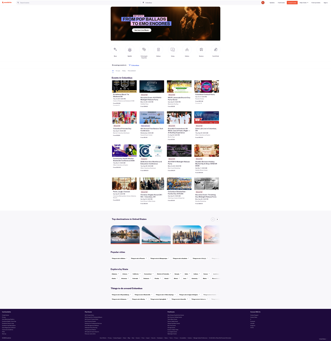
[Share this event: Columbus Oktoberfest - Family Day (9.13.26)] (189, 187)
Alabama (114, 274)
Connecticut (148, 274)
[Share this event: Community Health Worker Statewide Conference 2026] (134, 154)
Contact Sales (253, 317)
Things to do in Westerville (142, 294)
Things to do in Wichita (218, 258)
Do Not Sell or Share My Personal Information (220, 338)
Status (166, 338)
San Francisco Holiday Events (175, 317)
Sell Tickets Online (89, 315)
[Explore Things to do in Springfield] (168, 299)
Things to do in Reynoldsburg (120, 294)
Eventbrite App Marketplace (9, 325)
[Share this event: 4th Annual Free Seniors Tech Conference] (161, 121)
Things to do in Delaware (119, 299)
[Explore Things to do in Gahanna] (208, 299)
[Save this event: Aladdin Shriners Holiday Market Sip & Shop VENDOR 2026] (212, 154)
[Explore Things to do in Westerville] (152, 294)
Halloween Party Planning (91, 327)
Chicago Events (171, 327)
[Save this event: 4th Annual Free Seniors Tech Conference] (157, 121)
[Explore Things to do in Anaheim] (189, 258)
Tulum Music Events (172, 319)
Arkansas (124, 278)
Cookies (190, 338)
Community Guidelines (7, 329)
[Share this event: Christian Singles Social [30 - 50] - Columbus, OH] (161, 187)
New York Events (172, 325)
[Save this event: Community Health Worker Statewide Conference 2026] (130, 154)
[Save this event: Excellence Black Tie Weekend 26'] (130, 90)
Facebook (252, 321)
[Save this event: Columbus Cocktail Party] (212, 90)
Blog (129, 338)
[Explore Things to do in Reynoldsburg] (131, 294)
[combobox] (202, 3)
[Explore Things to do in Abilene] (127, 258)
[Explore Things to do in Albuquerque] (169, 258)
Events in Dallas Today (173, 329)
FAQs (3, 331)
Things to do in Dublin (209, 294)
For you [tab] (118, 71)
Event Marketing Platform (8, 319)
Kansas (206, 274)
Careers (138, 338)
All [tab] (113, 71)
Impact (148, 338)
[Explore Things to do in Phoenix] (147, 258)
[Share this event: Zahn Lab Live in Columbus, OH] (216, 121)
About (124, 338)
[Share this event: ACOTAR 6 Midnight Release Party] (189, 154)
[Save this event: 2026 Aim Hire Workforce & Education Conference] (157, 154)
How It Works (103, 338)
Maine (205, 278)
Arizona (124, 274)
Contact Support (254, 315)
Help (133, 338)
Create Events (5, 315)
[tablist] (124, 71)
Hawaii (166, 278)
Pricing (4, 317)
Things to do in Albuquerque (158, 258)
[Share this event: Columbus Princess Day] (134, 121)
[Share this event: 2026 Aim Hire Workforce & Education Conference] (161, 154)
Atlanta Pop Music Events (174, 323)
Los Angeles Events (172, 331)
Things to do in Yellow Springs (165, 294)
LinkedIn (252, 323)
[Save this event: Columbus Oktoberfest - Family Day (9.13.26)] (185, 187)
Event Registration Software (9, 327)
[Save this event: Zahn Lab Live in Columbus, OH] (212, 121)
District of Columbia (163, 274)
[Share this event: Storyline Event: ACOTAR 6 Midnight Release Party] (161, 90)
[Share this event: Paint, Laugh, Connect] (134, 187)
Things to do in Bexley (138, 299)
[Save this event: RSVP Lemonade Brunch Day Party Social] (185, 90)
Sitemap (4, 334)
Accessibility (183, 338)
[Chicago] (218, 243)
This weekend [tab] (132, 71)
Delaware (146, 278)
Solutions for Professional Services (93, 323)
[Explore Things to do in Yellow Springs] (175, 294)
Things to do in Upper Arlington (188, 294)
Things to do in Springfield (158, 299)
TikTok (252, 327)
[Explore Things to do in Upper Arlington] (200, 294)
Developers (160, 338)
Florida (157, 278)
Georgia (177, 274)
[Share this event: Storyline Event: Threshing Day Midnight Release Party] (216, 187)
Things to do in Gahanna (198, 299)
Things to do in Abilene (118, 258)
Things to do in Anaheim (180, 258)
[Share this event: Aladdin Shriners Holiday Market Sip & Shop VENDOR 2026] (216, 154)
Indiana (196, 274)
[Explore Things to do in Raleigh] (208, 258)
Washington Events (172, 334)
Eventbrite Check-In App (8, 323)
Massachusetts (216, 278)
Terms (171, 338)
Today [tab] (124, 71)
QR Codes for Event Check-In (92, 331)
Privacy (176, 338)
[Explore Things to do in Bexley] (147, 299)
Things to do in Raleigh (199, 258)
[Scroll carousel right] (217, 219)
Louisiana (216, 274)
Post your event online (90, 334)
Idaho (186, 274)
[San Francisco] (156, 243)
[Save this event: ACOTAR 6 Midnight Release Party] (185, 154)
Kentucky (194, 278)
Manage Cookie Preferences (200, 338)
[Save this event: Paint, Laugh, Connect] (130, 187)
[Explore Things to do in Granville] (188, 299)
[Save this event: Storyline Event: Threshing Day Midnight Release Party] (212, 187)
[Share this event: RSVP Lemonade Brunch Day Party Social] (189, 90)
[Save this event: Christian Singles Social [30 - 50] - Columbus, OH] (157, 187)
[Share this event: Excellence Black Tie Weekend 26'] (134, 90)
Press (143, 338)
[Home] (7, 2)
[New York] (125, 243)
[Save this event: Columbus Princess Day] (130, 121)
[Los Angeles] (187, 243)
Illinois (176, 278)
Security (153, 338)
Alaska (114, 278)
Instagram (252, 325)
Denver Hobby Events (173, 321)
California (136, 274)
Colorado (135, 278)
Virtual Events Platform (90, 329)
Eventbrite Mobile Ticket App (9, 321)
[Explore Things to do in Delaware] (128, 299)
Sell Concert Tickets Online (91, 319)
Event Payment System (90, 321)
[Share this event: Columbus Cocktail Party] (216, 90)
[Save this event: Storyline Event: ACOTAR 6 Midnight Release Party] (157, 90)
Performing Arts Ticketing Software (93, 317)
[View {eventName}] (124, 86)
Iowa (184, 278)
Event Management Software (92, 325)
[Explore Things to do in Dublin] (218, 294)
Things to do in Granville (179, 299)
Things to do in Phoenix (138, 258)
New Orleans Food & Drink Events (176, 315)
